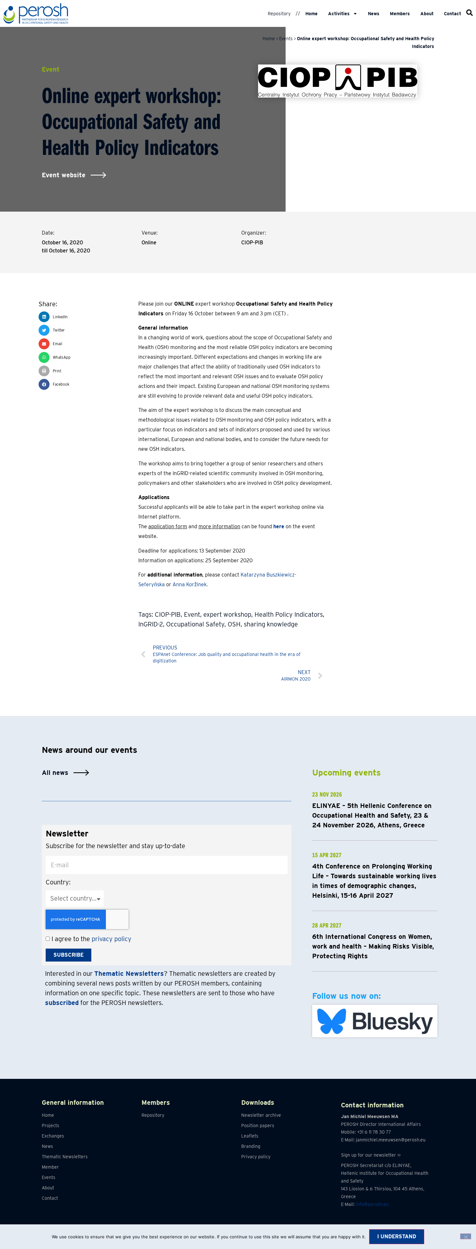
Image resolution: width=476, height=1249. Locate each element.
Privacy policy (255, 1156)
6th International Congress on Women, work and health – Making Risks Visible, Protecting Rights (373, 946)
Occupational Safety (195, 624)
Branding (250, 1146)
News (374, 13)
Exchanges (53, 1135)
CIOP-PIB (168, 614)
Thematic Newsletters (65, 1156)
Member (50, 1167)
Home (311, 13)
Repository (279, 13)
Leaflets (249, 1135)
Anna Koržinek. (190, 584)
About (427, 13)
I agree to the (91, 939)
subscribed (62, 1003)
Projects (50, 1125)
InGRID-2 (150, 624)
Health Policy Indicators (289, 614)
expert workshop (227, 614)
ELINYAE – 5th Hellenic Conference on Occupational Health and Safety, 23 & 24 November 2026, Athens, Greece (372, 815)
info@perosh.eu (372, 1204)
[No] (465, 1236)
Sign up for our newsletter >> (371, 1155)
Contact (452, 13)
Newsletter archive (261, 1115)
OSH (234, 624)
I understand (396, 1236)
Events (286, 38)
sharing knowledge (271, 624)
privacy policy (111, 939)
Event (192, 614)
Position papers (257, 1125)
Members (400, 13)
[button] (88, 316)
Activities (339, 13)
